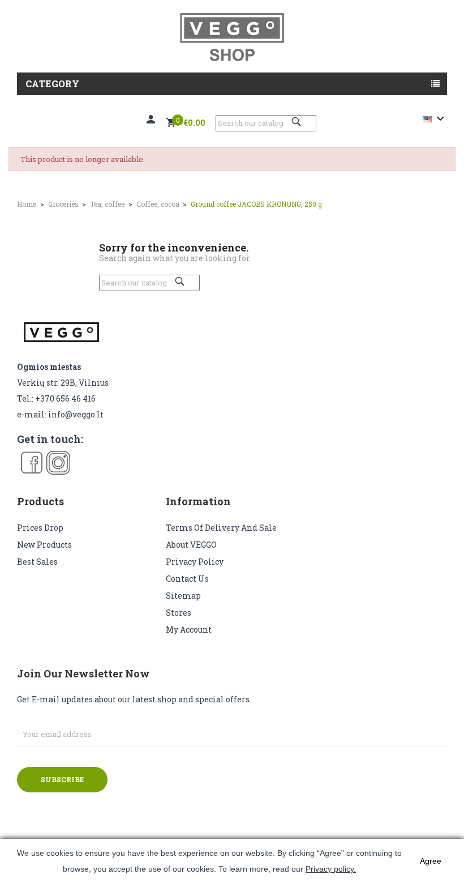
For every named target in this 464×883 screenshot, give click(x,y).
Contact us (187, 578)
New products (44, 544)
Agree (430, 860)
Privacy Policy (195, 561)
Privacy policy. (331, 868)
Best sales (37, 561)
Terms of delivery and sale (221, 527)
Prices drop (40, 527)
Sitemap (183, 595)
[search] (297, 121)
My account (189, 629)
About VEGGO (191, 544)
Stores (178, 612)
